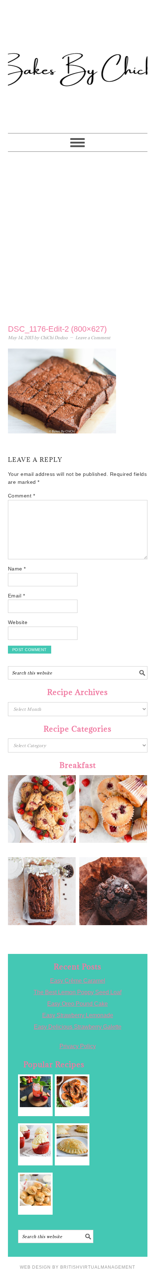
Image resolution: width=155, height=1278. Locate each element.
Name (17, 569)
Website (18, 622)
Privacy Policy (77, 1046)
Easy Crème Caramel (77, 981)
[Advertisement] (77, 236)
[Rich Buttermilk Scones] (35, 1190)
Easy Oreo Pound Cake (77, 1004)
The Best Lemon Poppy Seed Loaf (77, 992)
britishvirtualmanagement (97, 1267)
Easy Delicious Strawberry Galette (77, 1027)
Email (16, 596)
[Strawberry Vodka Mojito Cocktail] (35, 1092)
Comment (21, 496)
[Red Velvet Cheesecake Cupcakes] (35, 1140)
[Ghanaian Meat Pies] (72, 1140)
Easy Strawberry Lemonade (77, 1015)
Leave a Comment (92, 337)
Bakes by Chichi (77, 38)
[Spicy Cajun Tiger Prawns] (72, 1092)
